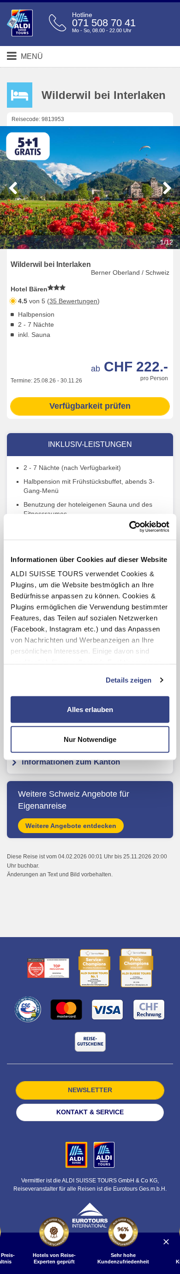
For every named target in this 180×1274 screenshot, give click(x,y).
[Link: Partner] (77, 1154)
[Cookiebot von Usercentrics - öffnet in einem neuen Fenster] (129, 527)
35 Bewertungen (73, 301)
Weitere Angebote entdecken (70, 825)
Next (167, 188)
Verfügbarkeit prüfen (90, 406)
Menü (31, 56)
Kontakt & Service (90, 1112)
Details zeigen (128, 680)
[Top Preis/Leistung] (48, 968)
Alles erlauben (90, 709)
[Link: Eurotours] (90, 1214)
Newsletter (90, 1090)
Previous (13, 188)
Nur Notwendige (90, 739)
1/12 (166, 242)
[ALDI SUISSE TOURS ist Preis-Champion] (136, 968)
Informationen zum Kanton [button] (71, 762)
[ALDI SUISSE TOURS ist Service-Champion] (94, 968)
